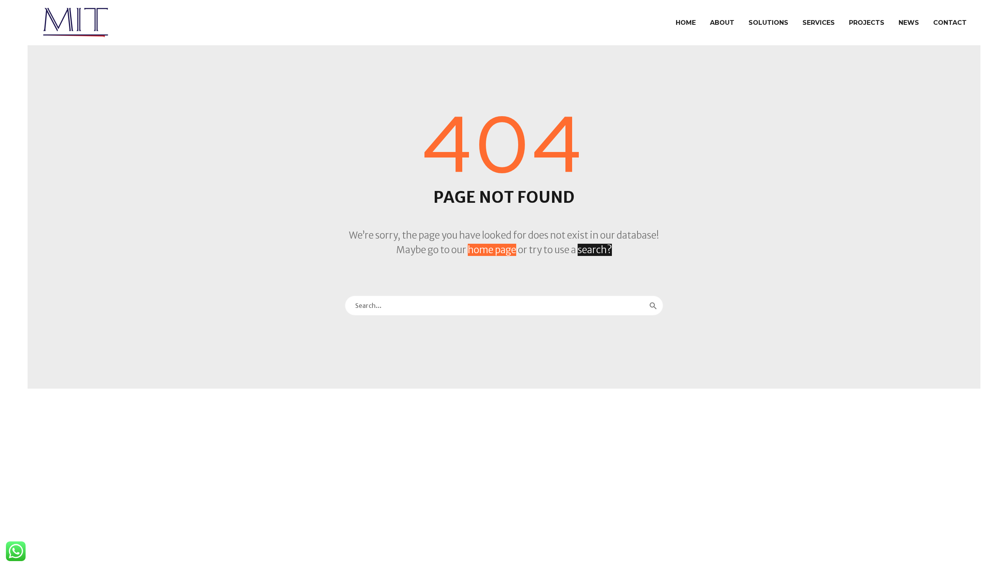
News (909, 22)
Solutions (768, 22)
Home (686, 22)
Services (818, 22)
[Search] (653, 305)
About (722, 22)
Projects (866, 22)
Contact (950, 22)
